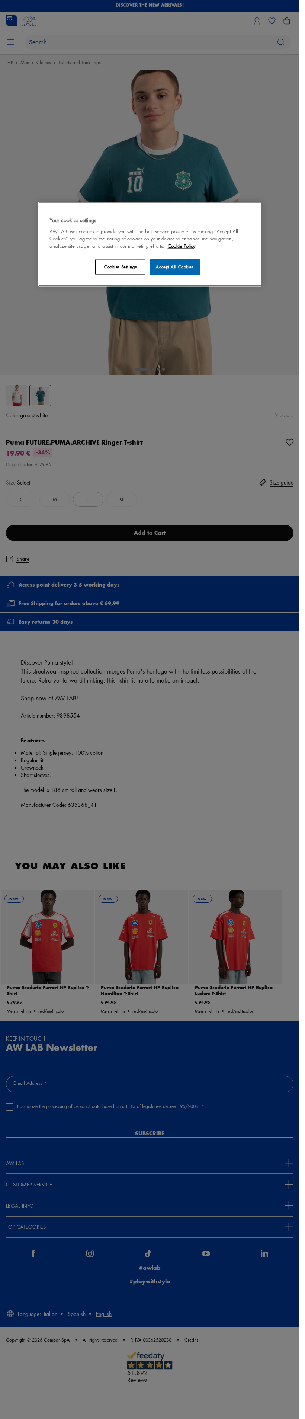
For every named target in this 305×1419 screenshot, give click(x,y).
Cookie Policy (181, 246)
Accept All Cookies (174, 267)
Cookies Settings (120, 267)
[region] (149, 244)
